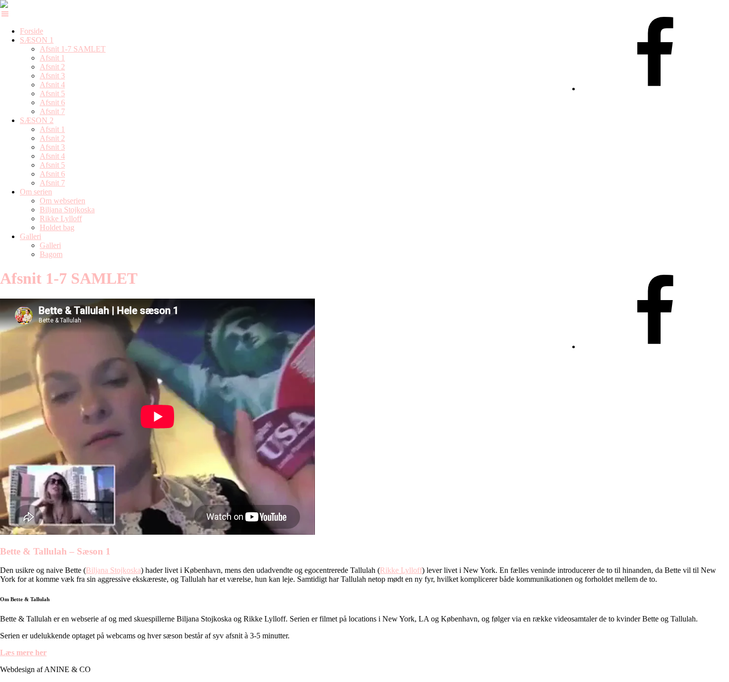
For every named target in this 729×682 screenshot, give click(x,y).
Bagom (51, 254)
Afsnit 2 (52, 66)
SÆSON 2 (37, 120)
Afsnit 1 (52, 58)
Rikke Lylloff (61, 218)
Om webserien (62, 200)
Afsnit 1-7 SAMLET (73, 49)
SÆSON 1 (37, 40)
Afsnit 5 (52, 93)
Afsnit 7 (52, 111)
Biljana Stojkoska (67, 209)
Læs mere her (23, 652)
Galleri (30, 236)
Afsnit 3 (52, 75)
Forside (31, 31)
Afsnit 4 (52, 84)
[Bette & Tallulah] (12, 4)
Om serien (36, 191)
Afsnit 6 (52, 102)
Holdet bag (57, 227)
